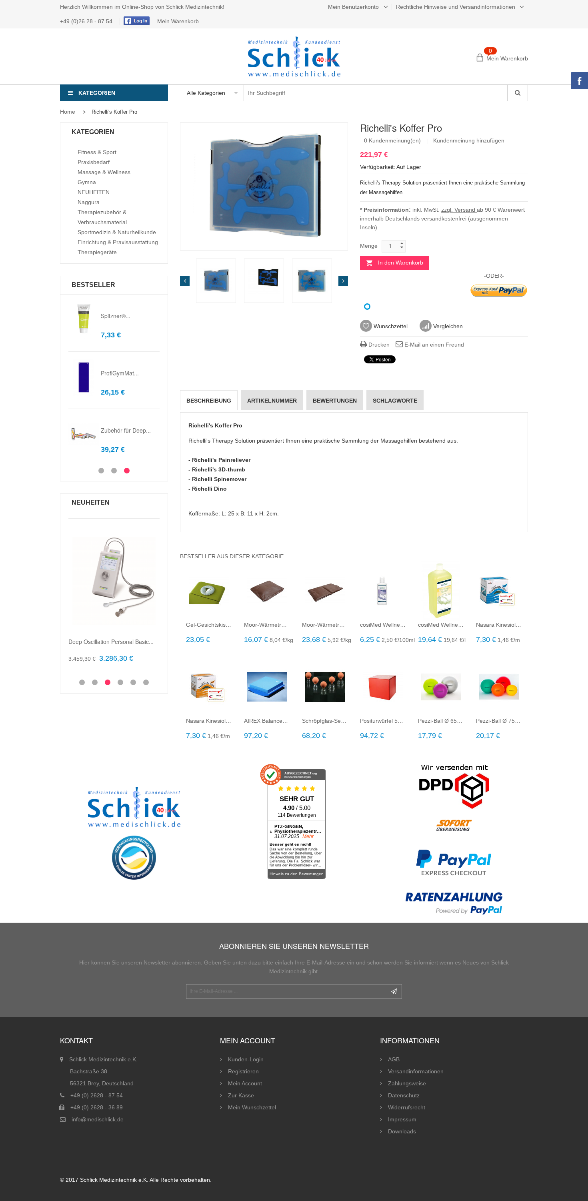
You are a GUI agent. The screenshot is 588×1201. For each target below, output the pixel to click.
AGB (394, 1059)
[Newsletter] (394, 991)
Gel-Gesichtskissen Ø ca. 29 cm (209, 625)
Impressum (402, 1119)
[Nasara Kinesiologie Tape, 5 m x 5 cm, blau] (499, 591)
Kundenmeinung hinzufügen (468, 140)
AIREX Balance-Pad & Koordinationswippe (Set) (267, 721)
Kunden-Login (246, 1059)
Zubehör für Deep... (126, 430)
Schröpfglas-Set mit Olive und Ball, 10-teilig (325, 721)
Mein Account (245, 1083)
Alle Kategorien (206, 93)
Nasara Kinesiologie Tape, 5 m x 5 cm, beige (209, 721)
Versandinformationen (416, 1071)
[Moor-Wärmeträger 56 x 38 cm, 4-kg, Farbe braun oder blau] (325, 591)
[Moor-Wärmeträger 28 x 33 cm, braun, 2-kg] (267, 591)
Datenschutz (404, 1095)
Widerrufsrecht (406, 1107)
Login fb (136, 20)
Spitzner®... (115, 316)
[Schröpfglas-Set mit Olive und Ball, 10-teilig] (325, 687)
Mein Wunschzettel (252, 1107)
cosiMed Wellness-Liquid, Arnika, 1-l (441, 625)
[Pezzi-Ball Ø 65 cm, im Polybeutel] (441, 687)
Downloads (402, 1131)
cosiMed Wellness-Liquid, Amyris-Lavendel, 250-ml (383, 625)
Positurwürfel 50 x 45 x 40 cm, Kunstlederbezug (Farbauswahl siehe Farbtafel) (383, 721)
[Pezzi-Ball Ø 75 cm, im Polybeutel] (499, 687)
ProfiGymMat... (120, 373)
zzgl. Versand (459, 210)
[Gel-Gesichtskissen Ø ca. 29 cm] (209, 591)
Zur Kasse (241, 1095)
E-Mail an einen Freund (433, 344)
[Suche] (517, 93)
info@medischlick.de (98, 1119)
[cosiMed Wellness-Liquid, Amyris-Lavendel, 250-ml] (383, 591)
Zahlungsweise (407, 1083)
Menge (369, 246)
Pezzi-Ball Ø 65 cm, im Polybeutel (441, 721)
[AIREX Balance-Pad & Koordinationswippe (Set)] (267, 687)
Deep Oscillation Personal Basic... (111, 642)
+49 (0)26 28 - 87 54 (87, 21)
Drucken (378, 344)
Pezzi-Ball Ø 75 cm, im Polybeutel (499, 721)
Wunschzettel (390, 326)
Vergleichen (447, 326)
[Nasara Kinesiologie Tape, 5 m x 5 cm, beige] (209, 687)
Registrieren (243, 1071)
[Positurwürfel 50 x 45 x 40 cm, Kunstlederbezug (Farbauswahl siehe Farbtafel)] (383, 687)
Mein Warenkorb (178, 21)
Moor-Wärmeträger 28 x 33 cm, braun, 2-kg (267, 625)
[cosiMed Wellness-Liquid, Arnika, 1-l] (441, 591)
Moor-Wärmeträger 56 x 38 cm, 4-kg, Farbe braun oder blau (325, 625)
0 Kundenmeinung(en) (392, 140)
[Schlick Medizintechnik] (294, 56)
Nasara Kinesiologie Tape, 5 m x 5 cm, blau (499, 625)
